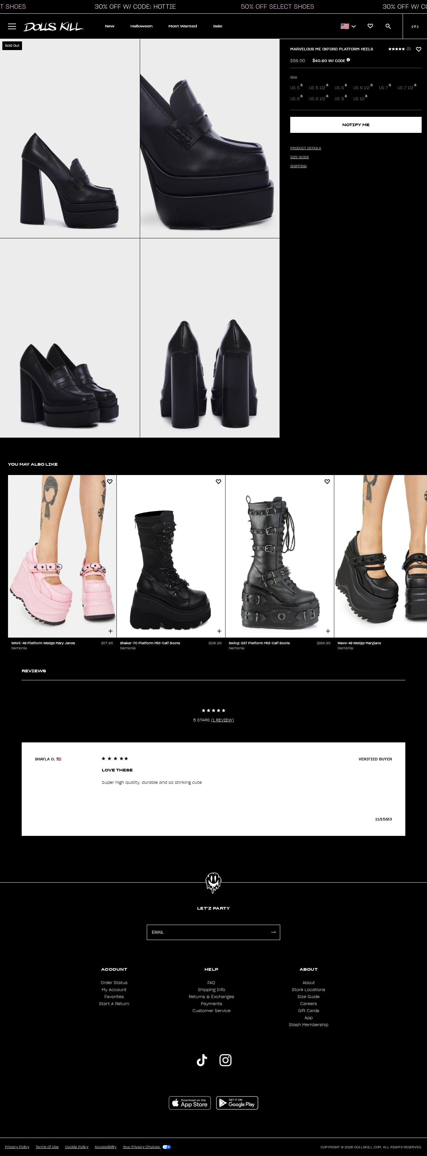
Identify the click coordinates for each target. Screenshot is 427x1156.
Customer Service (211, 1011)
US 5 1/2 (317, 88)
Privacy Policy (17, 1147)
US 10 (358, 99)
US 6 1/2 (361, 88)
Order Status (114, 983)
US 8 (295, 99)
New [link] (109, 26)
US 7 (383, 88)
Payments (211, 1004)
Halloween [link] (141, 26)
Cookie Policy (76, 1147)
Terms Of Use (47, 1147)
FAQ (211, 983)
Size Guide (309, 997)
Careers (308, 1004)
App (309, 1018)
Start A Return (114, 1004)
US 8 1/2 (317, 99)
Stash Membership (308, 1025)
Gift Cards (308, 1011)
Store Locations (308, 990)
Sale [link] (217, 26)
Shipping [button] (298, 166)
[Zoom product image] (70, 138)
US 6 (339, 88)
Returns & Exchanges (211, 997)
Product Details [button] (305, 148)
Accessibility (105, 1147)
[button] (133, 6)
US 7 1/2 (405, 88)
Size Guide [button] (299, 157)
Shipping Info (211, 990)
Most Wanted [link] (182, 26)
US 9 (339, 99)
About (309, 983)
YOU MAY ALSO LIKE (33, 464)
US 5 (295, 88)
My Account (114, 990)
